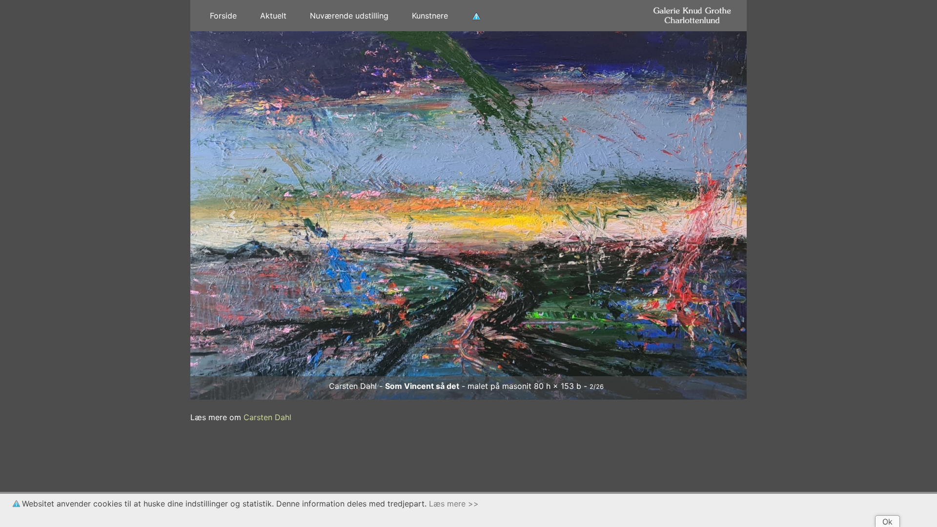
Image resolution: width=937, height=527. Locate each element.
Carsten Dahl (267, 417)
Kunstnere (430, 15)
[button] (232, 215)
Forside (223, 15)
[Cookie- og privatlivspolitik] (476, 15)
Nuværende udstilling (349, 15)
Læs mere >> (454, 503)
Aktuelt (273, 15)
